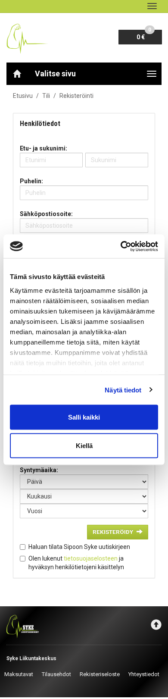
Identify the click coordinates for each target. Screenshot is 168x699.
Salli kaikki (84, 417)
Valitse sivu (55, 73)
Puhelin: (31, 181)
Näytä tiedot (123, 389)
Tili (46, 95)
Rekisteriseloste (100, 674)
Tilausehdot (56, 674)
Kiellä (84, 445)
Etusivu (23, 95)
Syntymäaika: (39, 470)
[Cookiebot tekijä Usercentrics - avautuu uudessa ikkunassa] (121, 246)
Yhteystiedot (143, 674)
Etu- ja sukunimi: (43, 148)
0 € (144, 35)
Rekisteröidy (113, 531)
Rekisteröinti (76, 95)
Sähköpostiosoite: (46, 213)
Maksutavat (18, 674)
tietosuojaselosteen (91, 558)
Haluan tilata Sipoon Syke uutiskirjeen (79, 546)
